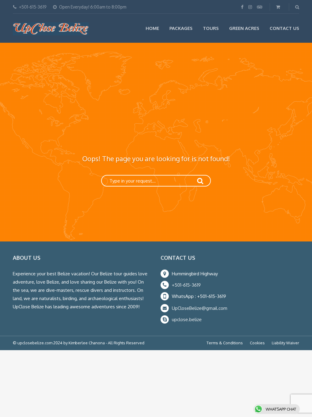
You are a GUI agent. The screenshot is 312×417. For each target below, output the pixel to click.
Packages (181, 28)
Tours (211, 28)
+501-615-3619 (186, 285)
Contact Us (284, 28)
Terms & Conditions (225, 342)
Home (152, 28)
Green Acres (244, 28)
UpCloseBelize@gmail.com (199, 308)
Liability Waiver (285, 342)
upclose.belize (187, 319)
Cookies (257, 342)
